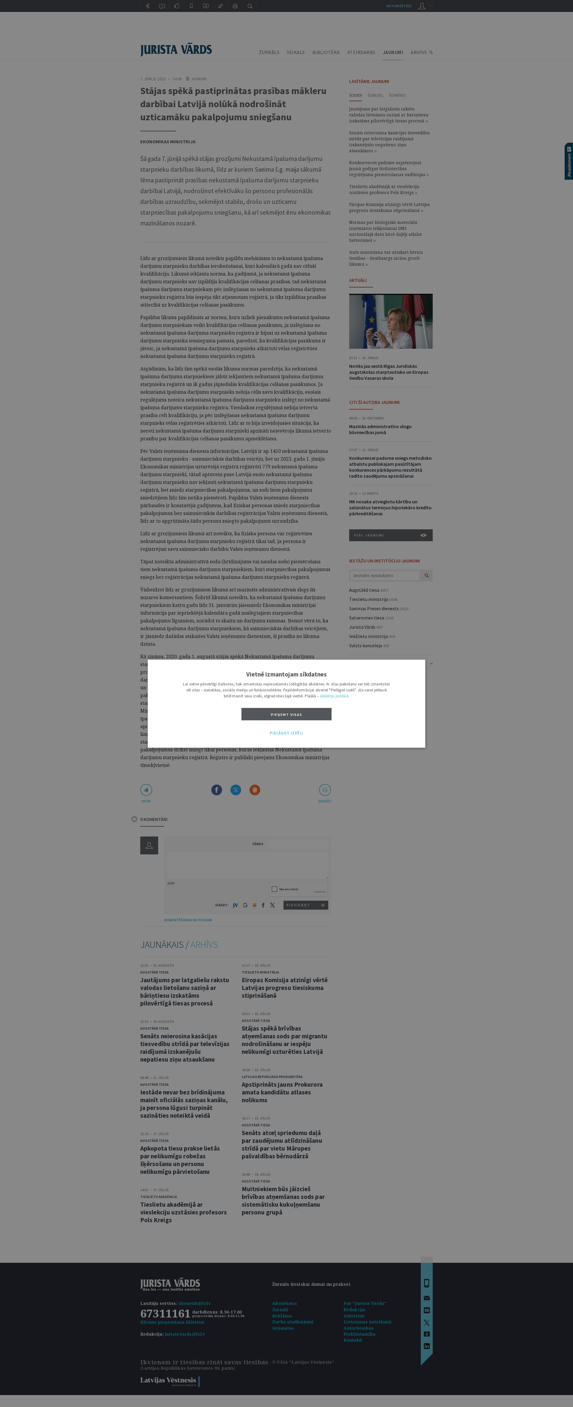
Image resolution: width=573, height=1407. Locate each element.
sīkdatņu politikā (334, 695)
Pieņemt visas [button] (286, 714)
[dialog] (286, 703)
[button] (286, 733)
